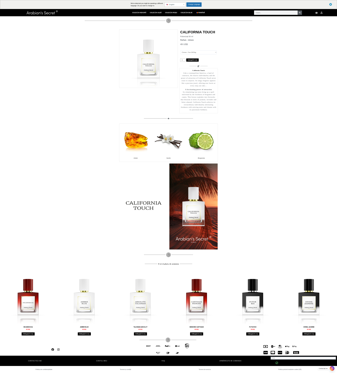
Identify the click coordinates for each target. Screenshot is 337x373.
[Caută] (300, 12)
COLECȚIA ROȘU (171, 12)
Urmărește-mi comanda (230, 361)
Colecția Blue (186, 12)
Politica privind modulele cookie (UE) (289, 369)
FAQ (163, 361)
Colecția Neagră (139, 12)
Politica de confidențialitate (44, 369)
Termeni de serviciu (205, 369)
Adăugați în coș (28, 334)
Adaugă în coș (192, 60)
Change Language (194, 4)
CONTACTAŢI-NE (35, 361)
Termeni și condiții (125, 369)
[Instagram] (58, 349)
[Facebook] (52, 349)
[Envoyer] (277, 363)
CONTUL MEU (101, 361)
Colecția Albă (156, 12)
